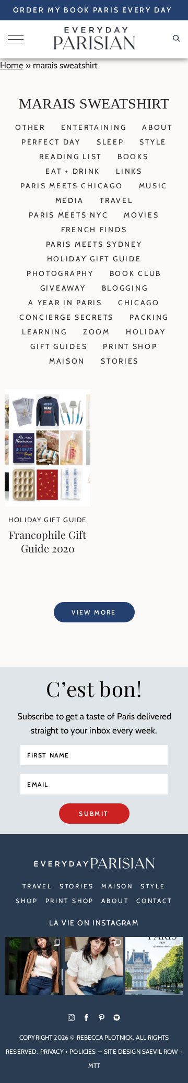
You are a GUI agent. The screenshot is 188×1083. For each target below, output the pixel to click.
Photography (60, 273)
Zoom (96, 331)
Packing (149, 317)
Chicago (139, 302)
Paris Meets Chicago (71, 185)
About (157, 127)
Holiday (146, 331)
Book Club (135, 273)
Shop (27, 901)
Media (70, 200)
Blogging (125, 288)
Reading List (70, 156)
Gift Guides (58, 346)
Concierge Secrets (66, 317)
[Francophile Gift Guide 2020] (47, 503)
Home (12, 65)
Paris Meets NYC (68, 215)
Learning (44, 331)
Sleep (110, 142)
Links (129, 171)
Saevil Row (160, 1051)
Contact (154, 901)
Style (153, 142)
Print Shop (130, 346)
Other (30, 127)
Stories (120, 361)
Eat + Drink (72, 171)
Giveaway (63, 288)
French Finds (94, 229)
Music (153, 185)
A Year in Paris (65, 302)
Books (133, 156)
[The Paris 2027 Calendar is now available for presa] (154, 966)
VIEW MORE (94, 612)
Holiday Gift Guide (94, 258)
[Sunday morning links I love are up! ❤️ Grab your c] (34, 966)
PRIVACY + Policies (68, 1051)
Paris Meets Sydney (94, 244)
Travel (116, 200)
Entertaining (94, 127)
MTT (94, 1065)
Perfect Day (51, 142)
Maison (67, 361)
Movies (141, 215)
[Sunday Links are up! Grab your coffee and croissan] (94, 966)
